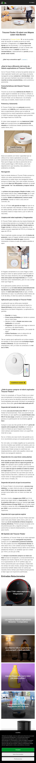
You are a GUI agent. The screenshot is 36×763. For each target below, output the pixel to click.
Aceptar (18, 750)
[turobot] (3, 2)
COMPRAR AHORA (17, 383)
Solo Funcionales (18, 754)
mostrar (24, 59)
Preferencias (18, 759)
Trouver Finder (15, 39)
